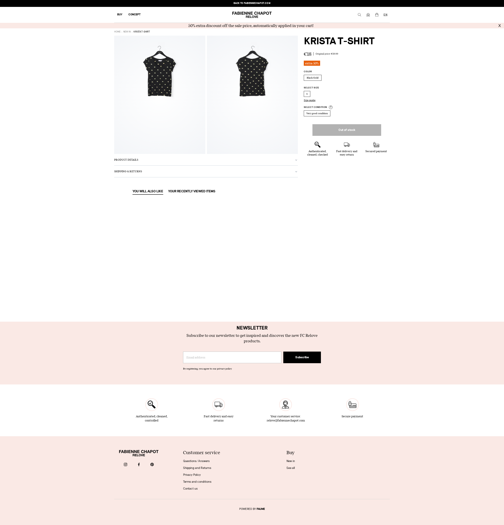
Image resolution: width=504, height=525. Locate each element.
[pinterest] (152, 465)
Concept (134, 14)
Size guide (309, 100)
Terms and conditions (197, 481)
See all (290, 468)
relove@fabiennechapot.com (286, 420)
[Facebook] (139, 465)
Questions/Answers (196, 461)
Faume (261, 509)
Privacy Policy (192, 475)
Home (117, 31)
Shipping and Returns (197, 468)
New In (127, 31)
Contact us (190, 488)
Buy (119, 14)
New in (290, 461)
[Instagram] (125, 465)
